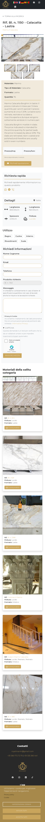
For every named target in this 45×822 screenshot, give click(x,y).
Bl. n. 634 (11, 418)
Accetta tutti (21, 817)
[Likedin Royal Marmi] (15, 7)
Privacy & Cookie (11, 316)
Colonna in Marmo (15, 597)
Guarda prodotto (14, 428)
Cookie (6, 797)
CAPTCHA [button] (9, 328)
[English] (16, 2)
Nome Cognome (11, 253)
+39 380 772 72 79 (15, 756)
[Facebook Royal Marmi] (34, 2)
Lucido (32, 219)
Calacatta (14, 30)
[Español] (25, 2)
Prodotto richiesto (12, 279)
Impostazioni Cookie (21, 804)
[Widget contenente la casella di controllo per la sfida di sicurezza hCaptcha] (11, 345)
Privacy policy (9, 794)
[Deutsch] (22, 2)
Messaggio (8, 288)
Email (5, 262)
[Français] (19, 2)
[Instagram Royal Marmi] (39, 2)
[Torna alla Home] (5, 4)
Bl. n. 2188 (11, 537)
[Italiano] (14, 2)
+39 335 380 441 (31, 756)
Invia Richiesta (12, 355)
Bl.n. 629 (11, 478)
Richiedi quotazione (19, 163)
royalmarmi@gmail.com (22, 751)
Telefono (7, 271)
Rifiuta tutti (21, 811)
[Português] (28, 2)
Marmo (6, 30)
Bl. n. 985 (11, 717)
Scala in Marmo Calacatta (18, 657)
